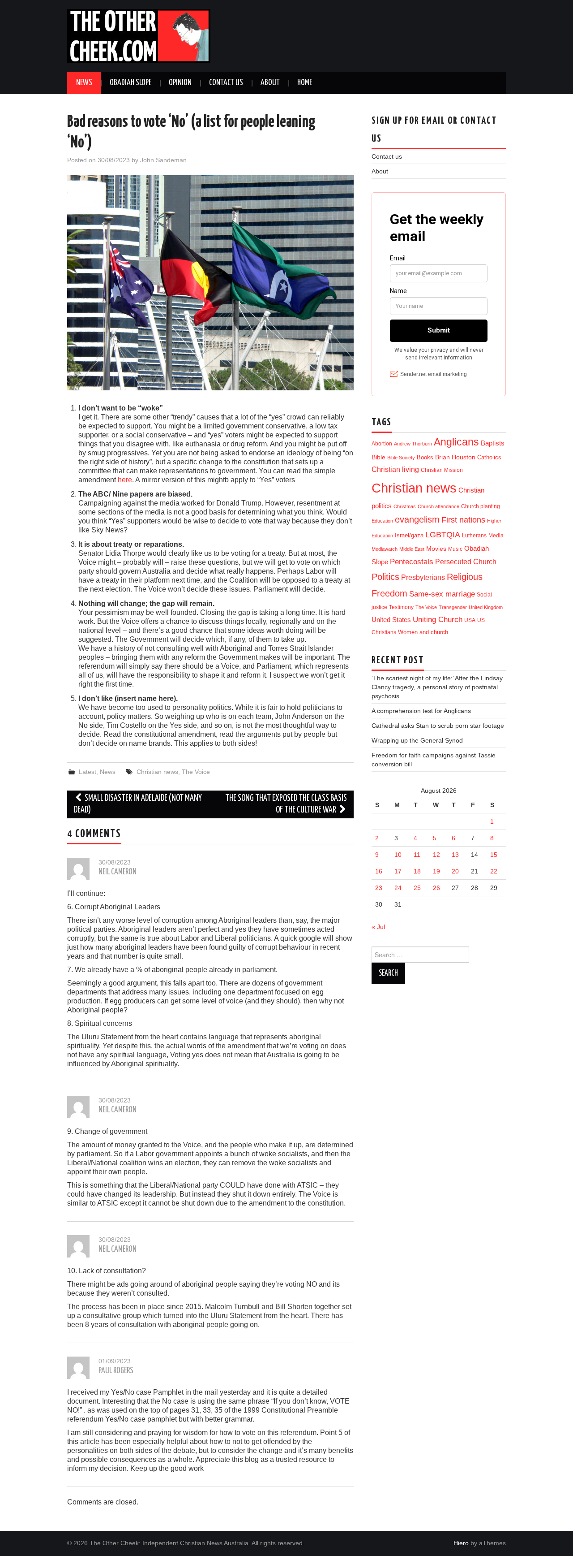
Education (382, 520)
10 (398, 854)
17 (398, 871)
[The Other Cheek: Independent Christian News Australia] (138, 35)
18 (417, 871)
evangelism (417, 519)
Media (496, 535)
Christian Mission (442, 470)
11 (417, 854)
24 (398, 887)
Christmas (404, 506)
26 (436, 887)
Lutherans (474, 535)
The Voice (196, 771)
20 (455, 871)
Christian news (157, 771)
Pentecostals (411, 561)
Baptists (493, 443)
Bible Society (401, 457)
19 (436, 871)
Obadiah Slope (130, 83)
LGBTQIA (442, 534)
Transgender (453, 607)
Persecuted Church (465, 562)
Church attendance (438, 506)
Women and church (423, 632)
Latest (87, 771)
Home (304, 83)
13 (455, 854)
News (84, 83)
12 (436, 854)
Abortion (382, 444)
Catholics (489, 457)
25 (417, 887)
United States (391, 619)
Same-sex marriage (442, 594)
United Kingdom (486, 607)
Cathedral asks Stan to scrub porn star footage (438, 725)
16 (378, 871)
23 (378, 887)
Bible (378, 457)
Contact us (226, 83)
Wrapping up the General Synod (417, 740)
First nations (463, 519)
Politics (385, 577)
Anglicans (456, 442)
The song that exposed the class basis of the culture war (286, 804)
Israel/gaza (409, 535)
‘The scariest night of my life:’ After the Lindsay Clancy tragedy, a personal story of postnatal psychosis (437, 687)
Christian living (395, 469)
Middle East (411, 549)
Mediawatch (385, 549)
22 (493, 871)
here (125, 480)
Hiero (461, 1543)
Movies (436, 548)
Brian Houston (455, 457)
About (270, 83)
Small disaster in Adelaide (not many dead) (138, 804)
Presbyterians (423, 577)
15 (493, 854)
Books (425, 457)
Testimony (401, 607)
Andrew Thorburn (413, 443)
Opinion (180, 83)
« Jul (378, 926)
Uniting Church (437, 619)
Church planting (480, 506)
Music (455, 549)
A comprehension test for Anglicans (421, 710)
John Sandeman (163, 160)
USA (469, 620)
